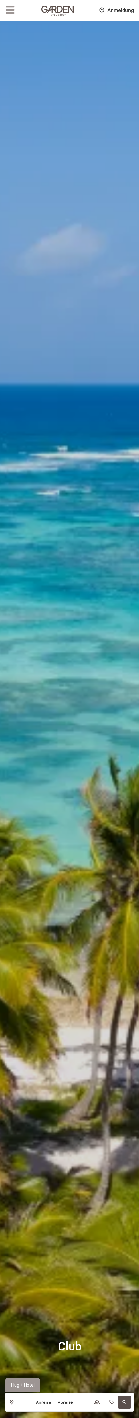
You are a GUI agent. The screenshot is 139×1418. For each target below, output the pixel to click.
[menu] (10, 10)
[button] (124, 1402)
